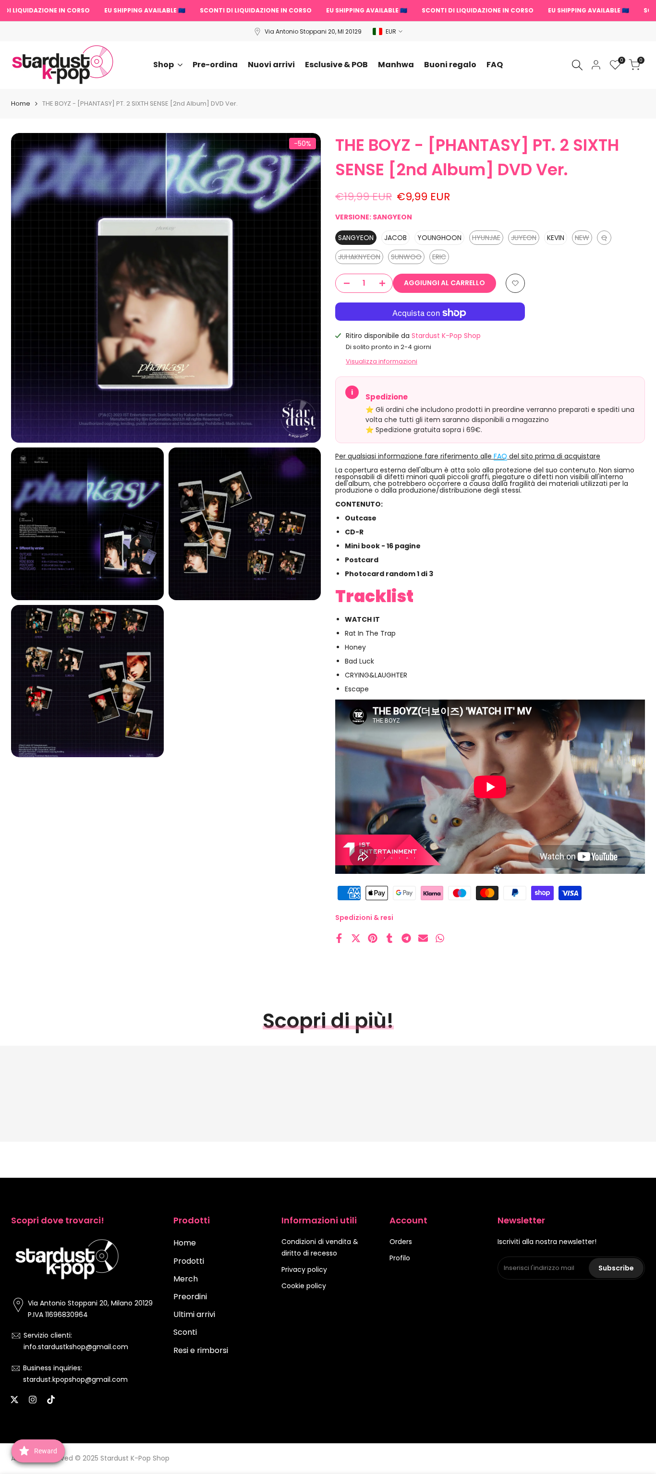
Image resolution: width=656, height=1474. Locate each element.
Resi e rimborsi (200, 1350)
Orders (400, 1241)
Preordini (190, 1296)
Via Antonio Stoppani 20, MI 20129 (313, 31)
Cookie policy (303, 1286)
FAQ (500, 456)
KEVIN (555, 237)
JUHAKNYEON (359, 258)
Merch (185, 1278)
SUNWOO (406, 258)
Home (20, 103)
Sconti (185, 1332)
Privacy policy (304, 1269)
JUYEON (524, 239)
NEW (583, 239)
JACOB (395, 237)
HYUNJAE (486, 239)
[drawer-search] (577, 65)
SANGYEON (356, 237)
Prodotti (188, 1261)
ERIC (440, 258)
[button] (515, 283)
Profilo (399, 1258)
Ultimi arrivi (194, 1314)
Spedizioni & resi (364, 917)
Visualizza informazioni (381, 361)
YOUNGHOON (439, 237)
